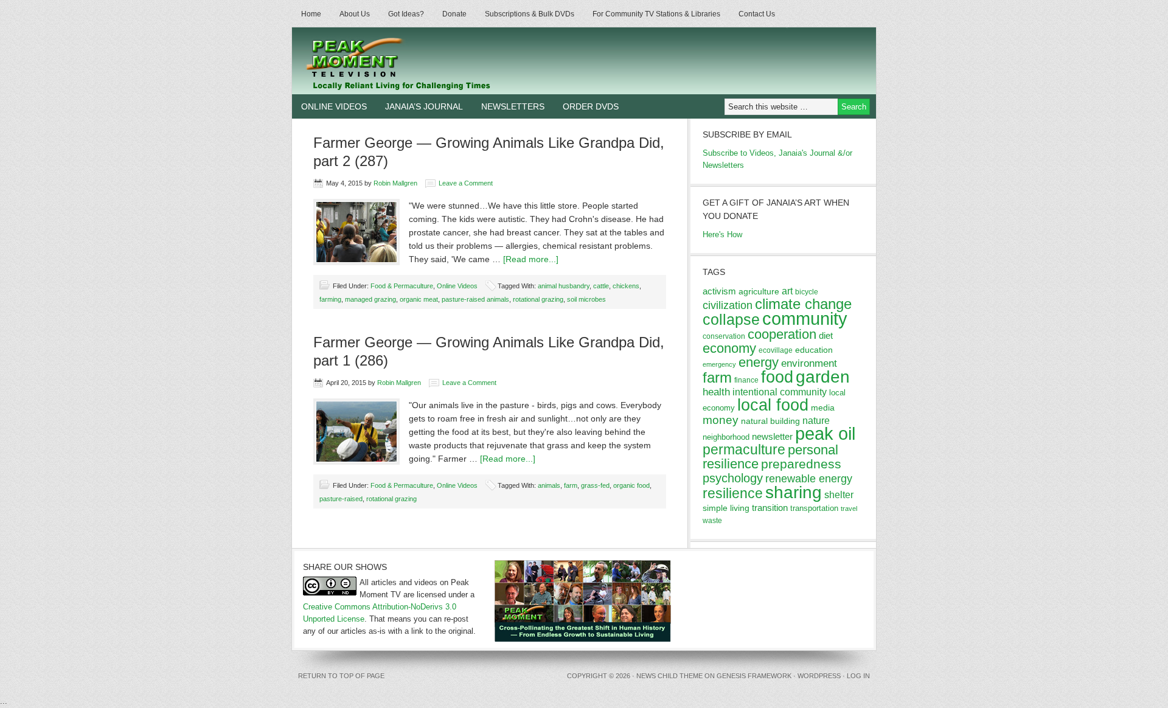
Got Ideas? (406, 14)
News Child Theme (669, 675)
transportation (814, 508)
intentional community (779, 392)
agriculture (759, 291)
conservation (724, 336)
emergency (719, 364)
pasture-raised (341, 498)
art (787, 290)
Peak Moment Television (433, 60)
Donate (454, 14)
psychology (733, 478)
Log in (858, 675)
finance (746, 380)
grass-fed (595, 485)
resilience (733, 493)
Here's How (722, 234)
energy (759, 362)
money (721, 420)
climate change (803, 304)
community (804, 318)
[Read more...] (530, 259)
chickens (626, 286)
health (716, 392)
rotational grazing (538, 299)
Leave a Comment (466, 183)
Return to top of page (341, 675)
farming (330, 299)
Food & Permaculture (401, 286)
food (777, 376)
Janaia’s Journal (424, 106)
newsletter (772, 436)
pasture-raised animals (475, 299)
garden (823, 376)
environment (809, 363)
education (814, 350)
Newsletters (512, 106)
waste (712, 520)
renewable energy (808, 479)
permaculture (744, 449)
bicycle (806, 292)
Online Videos (334, 106)
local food (772, 404)
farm (570, 485)
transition (770, 507)
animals (549, 485)
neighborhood (726, 437)
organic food (631, 485)
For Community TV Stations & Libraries (656, 14)
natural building (770, 421)
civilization (728, 305)
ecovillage (776, 350)
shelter (838, 494)
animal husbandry (563, 286)
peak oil (825, 433)
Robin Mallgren (395, 183)
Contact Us (757, 14)
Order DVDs (591, 106)
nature (816, 420)
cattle (601, 286)
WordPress (819, 675)
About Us (354, 14)
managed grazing (370, 299)
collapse (731, 319)
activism (719, 291)
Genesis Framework (754, 675)
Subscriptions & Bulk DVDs (529, 14)
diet (826, 335)
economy (729, 348)
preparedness (801, 464)
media (823, 407)
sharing (793, 492)
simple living (726, 508)
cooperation (782, 334)
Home (311, 14)
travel (849, 508)
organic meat (419, 299)
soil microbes (586, 299)
